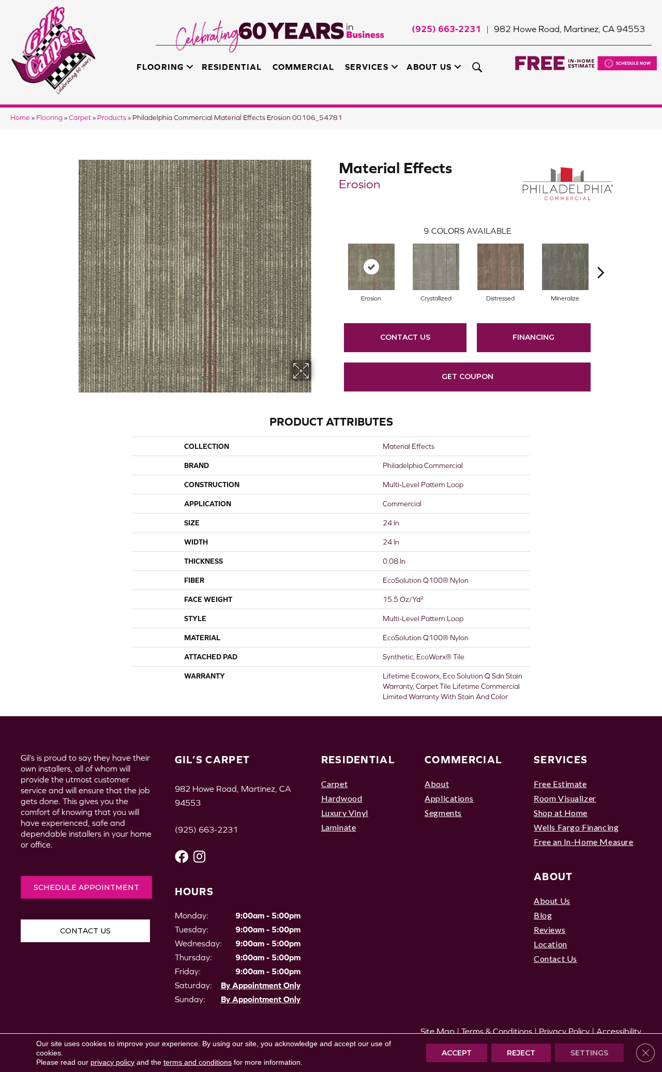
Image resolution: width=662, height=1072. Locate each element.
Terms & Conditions (496, 1031)
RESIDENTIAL (358, 759)
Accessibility (618, 1031)
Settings (589, 1053)
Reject (521, 1053)
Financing (533, 337)
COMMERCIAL (463, 759)
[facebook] (181, 857)
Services (366, 66)
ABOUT (553, 876)
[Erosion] (371, 267)
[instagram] (199, 857)
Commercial (303, 66)
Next (601, 256)
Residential (232, 66)
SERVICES (561, 759)
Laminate (338, 827)
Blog (543, 915)
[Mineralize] (565, 267)
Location (550, 944)
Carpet (80, 118)
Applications (449, 798)
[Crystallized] (436, 267)
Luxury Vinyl (344, 813)
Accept (457, 1053)
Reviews (549, 929)
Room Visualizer (565, 798)
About (437, 784)
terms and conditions (197, 1062)
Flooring (160, 66)
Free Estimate (560, 784)
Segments (443, 813)
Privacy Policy (564, 1031)
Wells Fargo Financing (576, 827)
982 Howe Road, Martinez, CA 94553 (569, 29)
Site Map (437, 1031)
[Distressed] (500, 267)
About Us (429, 66)
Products (111, 118)
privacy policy (112, 1062)
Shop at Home (561, 813)
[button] (190, 66)
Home (20, 118)
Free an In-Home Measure (584, 842)
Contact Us (405, 337)
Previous (333, 256)
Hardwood (342, 798)
